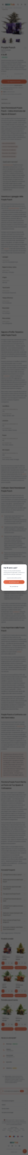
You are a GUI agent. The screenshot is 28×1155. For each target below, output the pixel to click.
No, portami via (14, 586)
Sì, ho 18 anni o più (14, 582)
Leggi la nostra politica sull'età (14, 577)
